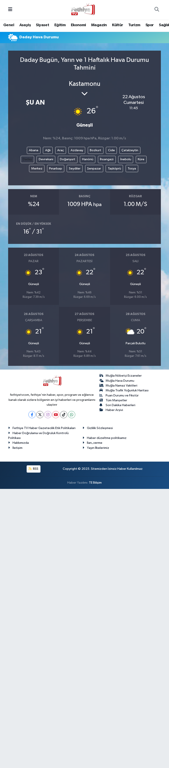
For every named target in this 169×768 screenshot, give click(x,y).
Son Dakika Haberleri (120, 405)
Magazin (99, 25)
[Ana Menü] (10, 10)
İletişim (17, 447)
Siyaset (42, 25)
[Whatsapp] (71, 414)
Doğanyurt (67, 159)
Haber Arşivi (114, 410)
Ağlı (48, 150)
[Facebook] (32, 414)
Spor (149, 25)
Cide (111, 150)
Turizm (134, 25)
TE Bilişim (95, 482)
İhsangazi (107, 159)
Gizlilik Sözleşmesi (100, 428)
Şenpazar (94, 168)
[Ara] (156, 10)
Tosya (132, 168)
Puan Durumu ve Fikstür (122, 395)
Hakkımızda (21, 442)
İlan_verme (94, 442)
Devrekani (46, 159)
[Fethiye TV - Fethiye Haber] (82, 9)
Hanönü (87, 159)
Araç (60, 150)
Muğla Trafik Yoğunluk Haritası (127, 390)
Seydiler (75, 168)
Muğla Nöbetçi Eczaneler (124, 375)
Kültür (117, 25)
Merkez (36, 168)
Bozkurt (95, 150)
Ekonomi (78, 25)
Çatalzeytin (129, 150)
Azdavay (77, 150)
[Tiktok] (63, 414)
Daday (27, 159)
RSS (35, 468)
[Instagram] (47, 414)
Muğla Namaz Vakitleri (121, 385)
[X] (40, 414)
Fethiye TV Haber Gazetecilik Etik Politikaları (44, 428)
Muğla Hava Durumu (120, 380)
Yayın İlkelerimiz (98, 447)
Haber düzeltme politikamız (107, 438)
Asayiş (25, 25)
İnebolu (125, 159)
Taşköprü (114, 168)
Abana (33, 150)
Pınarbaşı (55, 168)
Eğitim (60, 25)
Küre (141, 159)
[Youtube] (55, 414)
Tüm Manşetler (116, 400)
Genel (8, 25)
